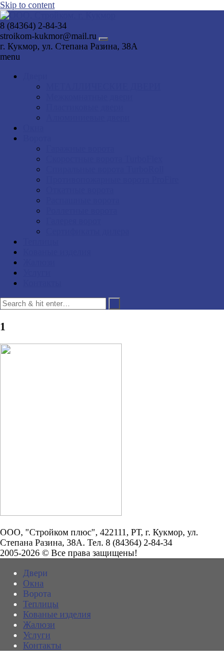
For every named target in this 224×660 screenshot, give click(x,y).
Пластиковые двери (84, 107)
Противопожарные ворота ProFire (112, 179)
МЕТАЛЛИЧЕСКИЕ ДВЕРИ (103, 86)
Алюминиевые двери (88, 117)
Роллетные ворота (81, 210)
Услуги (37, 272)
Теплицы (41, 241)
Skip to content (27, 5)
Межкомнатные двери (89, 97)
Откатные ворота (80, 190)
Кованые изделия (57, 252)
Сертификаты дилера (87, 231)
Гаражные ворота (80, 148)
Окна (33, 128)
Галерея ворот (73, 221)
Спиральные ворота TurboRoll (105, 169)
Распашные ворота (82, 200)
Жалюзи (39, 262)
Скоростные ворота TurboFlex (104, 159)
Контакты (42, 283)
